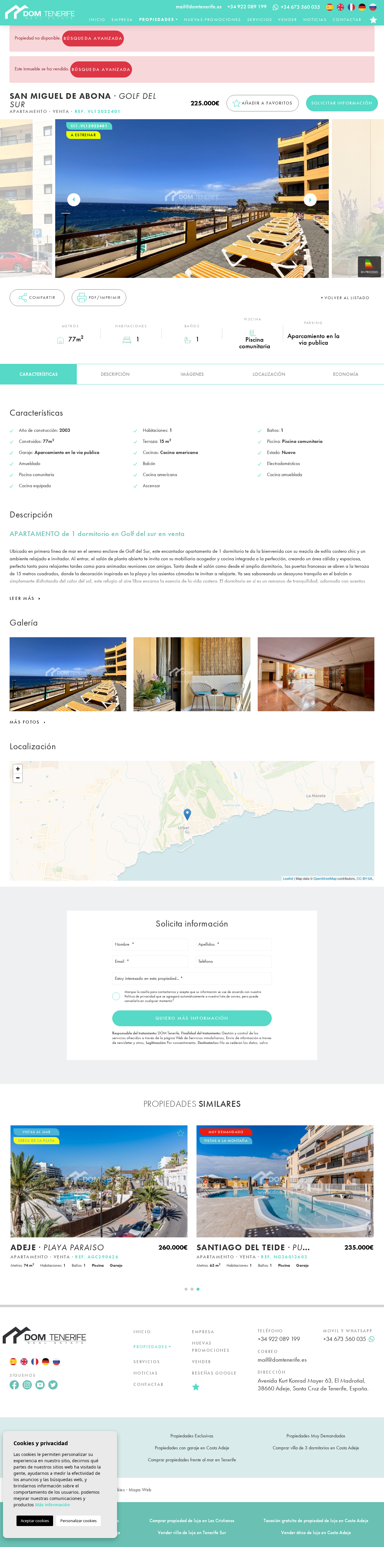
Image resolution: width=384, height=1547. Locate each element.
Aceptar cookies (35, 1520)
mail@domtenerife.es (198, 6)
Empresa (122, 19)
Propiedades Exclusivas (191, 1436)
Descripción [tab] (115, 374)
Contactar (347, 19)
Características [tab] (39, 374)
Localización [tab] (269, 374)
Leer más (23, 598)
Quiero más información (192, 1018)
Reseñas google (214, 1373)
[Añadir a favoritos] (180, 1133)
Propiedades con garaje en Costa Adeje (192, 1448)
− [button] (18, 778)
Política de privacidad (140, 996)
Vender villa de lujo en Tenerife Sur (192, 1532)
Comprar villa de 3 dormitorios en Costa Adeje (316, 1448)
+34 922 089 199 (247, 6)
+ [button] (18, 769)
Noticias (315, 19)
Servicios (259, 19)
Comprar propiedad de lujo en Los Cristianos (191, 1520)
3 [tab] (198, 1289)
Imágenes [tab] (192, 374)
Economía (345, 374)
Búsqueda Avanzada (93, 38)
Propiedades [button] (156, 19)
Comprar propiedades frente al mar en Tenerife (192, 1460)
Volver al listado (347, 297)
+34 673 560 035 (344, 1339)
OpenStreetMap (325, 878)
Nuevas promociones (212, 19)
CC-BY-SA (364, 878)
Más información (52, 1504)
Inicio (97, 19)
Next (310, 199)
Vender (287, 19)
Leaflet (288, 878)
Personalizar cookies (78, 1520)
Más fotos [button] (26, 722)
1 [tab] (186, 1289)
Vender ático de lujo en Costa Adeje (316, 1532)
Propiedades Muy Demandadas (315, 1436)
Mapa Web (140, 1490)
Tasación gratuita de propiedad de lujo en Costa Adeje (316, 1520)
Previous (74, 199)
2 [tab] (192, 1289)
